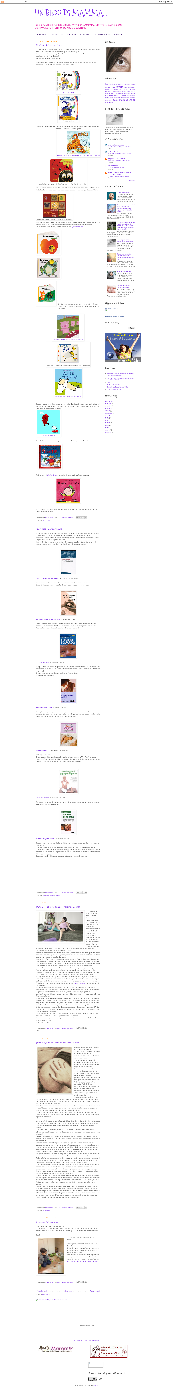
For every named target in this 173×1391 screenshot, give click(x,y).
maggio (107, 423)
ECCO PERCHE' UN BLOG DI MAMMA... (76, 34)
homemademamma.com (116, 145)
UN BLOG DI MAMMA (111, 308)
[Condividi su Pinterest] (85, 517)
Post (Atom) (46, 1294)
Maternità (110, 84)
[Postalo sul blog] (79, 517)
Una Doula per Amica (114, 389)
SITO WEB (118, 34)
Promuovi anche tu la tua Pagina (114, 316)
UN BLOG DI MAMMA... (71, 13)
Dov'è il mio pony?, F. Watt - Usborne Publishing (68, 396)
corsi (125, 87)
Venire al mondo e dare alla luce (48, 619)
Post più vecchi (95, 1291)
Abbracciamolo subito (44, 707)
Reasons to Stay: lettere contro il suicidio (119, 153)
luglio (107, 418)
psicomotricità (131, 95)
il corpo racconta (127, 91)
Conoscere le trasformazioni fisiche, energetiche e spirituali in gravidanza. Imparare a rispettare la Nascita (126, 208)
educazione (130, 89)
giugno (107, 420)
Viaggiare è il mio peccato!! (117, 159)
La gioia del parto (42, 750)
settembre (108, 413)
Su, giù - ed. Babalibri (49, 435)
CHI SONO (54, 34)
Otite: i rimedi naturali (123, 192)
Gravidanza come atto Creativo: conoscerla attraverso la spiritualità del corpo (125, 256)
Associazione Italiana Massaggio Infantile (120, 373)
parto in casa (56, 895)
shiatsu (107, 97)
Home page (68, 1291)
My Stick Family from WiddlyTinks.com (86, 1340)
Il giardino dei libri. (77, 227)
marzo (107, 427)
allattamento (127, 84)
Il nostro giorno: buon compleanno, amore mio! (125, 240)
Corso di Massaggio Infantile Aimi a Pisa (123, 286)
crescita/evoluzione (118, 89)
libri (49, 520)
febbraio (108, 403)
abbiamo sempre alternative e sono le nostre (82, 1261)
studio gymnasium (116, 97)
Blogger (95, 1385)
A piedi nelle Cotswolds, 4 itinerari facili (118, 160)
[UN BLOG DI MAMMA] (106, 310)
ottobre (107, 411)
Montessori (119, 84)
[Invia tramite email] (77, 517)
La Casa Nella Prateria (115, 152)
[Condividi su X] (81, 517)
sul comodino (126, 97)
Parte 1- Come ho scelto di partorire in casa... (58, 1042)
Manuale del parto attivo (45, 839)
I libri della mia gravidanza (49, 528)
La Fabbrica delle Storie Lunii (116, 167)
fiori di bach (108, 91)
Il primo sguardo (42, 662)
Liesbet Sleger (52, 475)
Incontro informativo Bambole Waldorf (118, 176)
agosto (107, 415)
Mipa (108, 382)
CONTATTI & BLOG (102, 34)
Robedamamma (113, 166)
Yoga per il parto (42, 798)
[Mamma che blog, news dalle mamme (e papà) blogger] (95, 1367)
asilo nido (111, 87)
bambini (45, 520)
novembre (108, 401)
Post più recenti (42, 1291)
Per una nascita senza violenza (48, 578)
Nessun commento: (67, 517)
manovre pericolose (80, 983)
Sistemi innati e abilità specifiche (117, 387)
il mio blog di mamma (47, 1222)
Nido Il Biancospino (113, 385)
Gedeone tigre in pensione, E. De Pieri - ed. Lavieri (78, 155)
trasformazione (120, 100)
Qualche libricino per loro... (49, 45)
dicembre (108, 406)
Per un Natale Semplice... (125, 271)
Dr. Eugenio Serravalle (114, 376)
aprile (107, 425)
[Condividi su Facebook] (83, 517)
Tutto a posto (68, 92)
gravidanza (46, 895)
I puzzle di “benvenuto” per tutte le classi (119, 146)
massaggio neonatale (123, 93)
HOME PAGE (41, 34)
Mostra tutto (132, 180)
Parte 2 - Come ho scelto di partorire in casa (58, 906)
